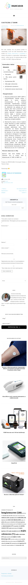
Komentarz (5, 225)
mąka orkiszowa (7, 182)
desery (6, 181)
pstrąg (15, 541)
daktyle (4, 520)
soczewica (15, 543)
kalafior (14, 522)
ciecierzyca (21, 515)
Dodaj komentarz (4, 26)
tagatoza (22, 543)
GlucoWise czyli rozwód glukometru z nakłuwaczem (14, 397)
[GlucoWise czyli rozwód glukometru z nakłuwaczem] (14, 395)
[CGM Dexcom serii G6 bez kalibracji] (14, 430)
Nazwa (3, 242)
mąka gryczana (14, 528)
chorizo (14, 515)
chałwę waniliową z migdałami (16, 53)
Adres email (5, 248)
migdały (17, 526)
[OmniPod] (14, 461)
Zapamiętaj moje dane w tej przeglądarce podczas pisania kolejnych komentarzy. (12, 262)
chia (10, 515)
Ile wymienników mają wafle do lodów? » (22, 190)
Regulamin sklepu (6, 573)
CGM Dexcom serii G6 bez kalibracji (14, 432)
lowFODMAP (19, 524)
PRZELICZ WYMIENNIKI (13, 173)
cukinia (5, 517)
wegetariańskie (11, 545)
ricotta (20, 541)
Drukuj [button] (21, 77)
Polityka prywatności (7, 576)
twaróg (3, 545)
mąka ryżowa (8, 536)
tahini (12, 182)
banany (10, 509)
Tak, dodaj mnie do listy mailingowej (12, 268)
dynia (17, 520)
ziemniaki (20, 545)
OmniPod (14, 463)
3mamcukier (17, 6)
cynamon (13, 517)
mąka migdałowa (14, 531)
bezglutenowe (11, 512)
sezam (8, 543)
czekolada (21, 517)
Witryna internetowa (7, 253)
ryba (3, 543)
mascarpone (8, 526)
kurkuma (12, 524)
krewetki (6, 524)
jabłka (3, 522)
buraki (5, 515)
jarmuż (8, 522)
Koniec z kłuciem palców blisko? (14, 494)
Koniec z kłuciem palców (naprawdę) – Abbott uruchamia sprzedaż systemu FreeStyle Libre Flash (14, 369)
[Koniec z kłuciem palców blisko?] (14, 493)
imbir (23, 520)
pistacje (9, 541)
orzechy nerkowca (16, 539)
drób (10, 520)
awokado (4, 509)
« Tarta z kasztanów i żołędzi (4, 190)
